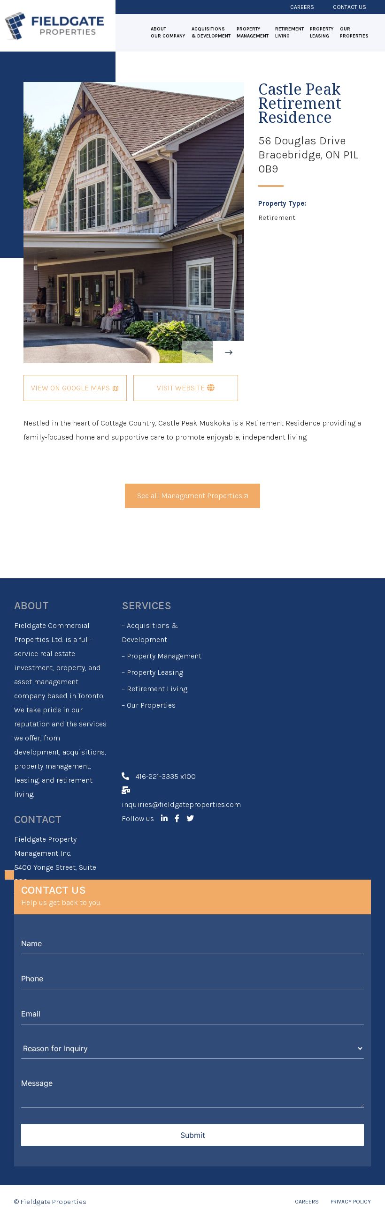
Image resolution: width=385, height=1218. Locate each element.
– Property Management (161, 655)
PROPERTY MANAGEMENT (253, 32)
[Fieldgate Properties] (54, 25)
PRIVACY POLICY (351, 1201)
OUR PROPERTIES (354, 32)
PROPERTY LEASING (321, 32)
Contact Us (349, 7)
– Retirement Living (154, 688)
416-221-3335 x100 (166, 776)
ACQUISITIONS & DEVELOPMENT (211, 32)
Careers (302, 7)
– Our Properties (149, 705)
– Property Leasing (152, 672)
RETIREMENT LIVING (289, 32)
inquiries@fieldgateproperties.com (181, 804)
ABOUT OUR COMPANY (168, 32)
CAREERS (307, 1201)
